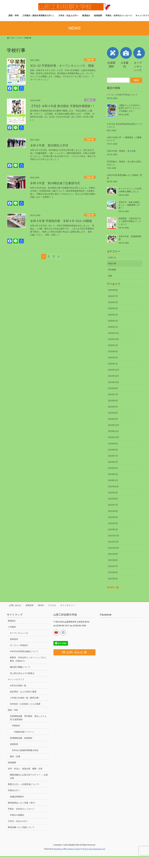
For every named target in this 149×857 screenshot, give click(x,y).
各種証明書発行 (17, 796)
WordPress (58, 849)
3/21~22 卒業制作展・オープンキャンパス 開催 (62, 65)
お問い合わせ (15, 605)
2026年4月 (113, 315)
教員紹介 (12, 621)
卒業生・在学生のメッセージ (21, 809)
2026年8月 (113, 290)
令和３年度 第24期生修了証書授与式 (55, 183)
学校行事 (90, 60)
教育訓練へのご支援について (21, 827)
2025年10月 (113, 339)
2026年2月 (113, 321)
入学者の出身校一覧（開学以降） (25, 698)
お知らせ (90, 100)
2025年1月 (113, 364)
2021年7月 (113, 566)
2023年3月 (113, 474)
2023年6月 (113, 462)
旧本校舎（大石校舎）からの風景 (25, 704)
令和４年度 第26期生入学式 (49, 145)
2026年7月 (113, 296)
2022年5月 (113, 517)
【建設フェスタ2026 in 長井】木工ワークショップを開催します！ (130, 108)
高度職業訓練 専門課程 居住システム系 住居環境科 (28, 718)
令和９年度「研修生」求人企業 (121, 151)
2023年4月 (113, 468)
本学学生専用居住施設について (24, 651)
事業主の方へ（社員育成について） (24, 784)
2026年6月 (113, 302)
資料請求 (29, 605)
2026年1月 (113, 327)
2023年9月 (113, 443)
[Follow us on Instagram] (63, 632)
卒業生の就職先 (17, 815)
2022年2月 (113, 529)
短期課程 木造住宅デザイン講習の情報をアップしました (130, 221)
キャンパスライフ (16, 679)
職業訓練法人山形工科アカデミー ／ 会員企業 (29, 776)
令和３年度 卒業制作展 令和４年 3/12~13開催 (61, 221)
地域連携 (12, 762)
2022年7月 (113, 505)
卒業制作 (16, 725)
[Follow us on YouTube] (56, 632)
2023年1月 (113, 480)
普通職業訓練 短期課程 (21, 738)
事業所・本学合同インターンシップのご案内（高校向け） (28, 659)
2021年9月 (113, 554)
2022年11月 (113, 486)
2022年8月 (113, 499)
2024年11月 (113, 376)
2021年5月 (113, 578)
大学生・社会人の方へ (18, 821)
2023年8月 (113, 450)
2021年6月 (113, 572)
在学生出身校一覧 (18, 685)
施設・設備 (15, 756)
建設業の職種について (20, 667)
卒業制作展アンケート (24, 732)
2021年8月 (113, 560)
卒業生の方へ (14, 790)
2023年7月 (113, 456)
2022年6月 (113, 511)
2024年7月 (113, 394)
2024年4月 (113, 413)
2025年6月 (113, 351)
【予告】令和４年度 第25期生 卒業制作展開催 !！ (62, 106)
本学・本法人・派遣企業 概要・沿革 (25, 768)
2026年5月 (113, 308)
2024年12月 (113, 370)
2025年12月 (113, 333)
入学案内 (12, 627)
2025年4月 (113, 357)
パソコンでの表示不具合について (122, 94)
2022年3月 (113, 523)
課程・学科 (13, 710)
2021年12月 (113, 535)
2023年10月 (113, 437)
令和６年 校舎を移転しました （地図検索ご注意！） (130, 205)
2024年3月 (113, 419)
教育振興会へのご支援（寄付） (22, 803)
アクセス (52, 605)
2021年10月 (113, 548)
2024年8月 (113, 388)
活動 (110, 276)
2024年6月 (113, 400)
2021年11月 (113, 542)
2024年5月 (113, 407)
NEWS (41, 605)
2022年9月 (113, 492)
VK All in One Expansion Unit (93, 849)
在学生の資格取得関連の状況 (25, 750)
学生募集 (112, 269)
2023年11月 (113, 431)
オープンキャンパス (19, 633)
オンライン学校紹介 (19, 645)
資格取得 (14, 744)
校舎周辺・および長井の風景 (23, 691)
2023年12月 (113, 425)
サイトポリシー (67, 605)
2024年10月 (113, 382)
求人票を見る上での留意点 (22, 673)
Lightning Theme (73, 849)
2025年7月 (113, 345)
